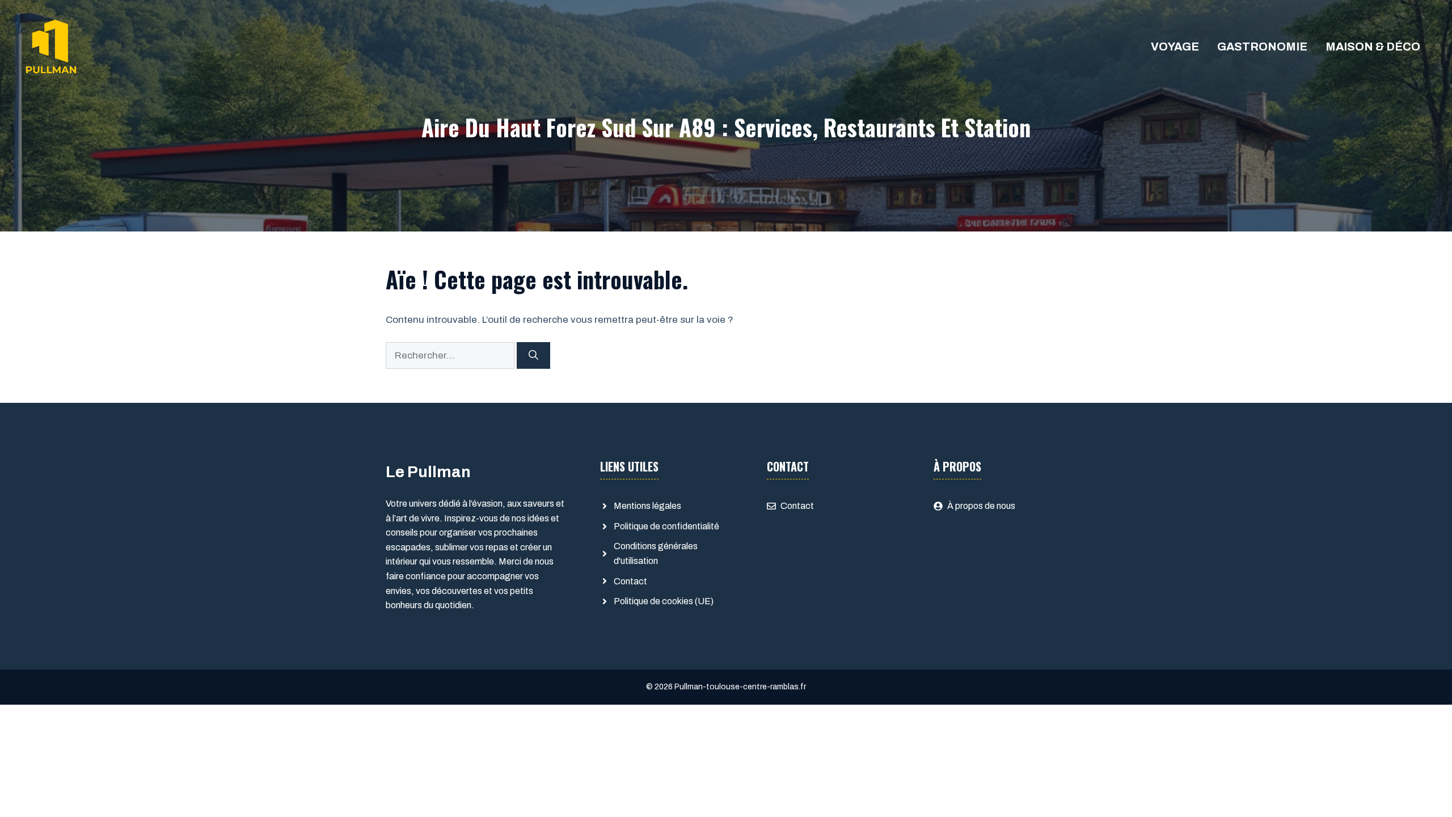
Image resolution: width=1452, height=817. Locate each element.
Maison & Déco (1373, 46)
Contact (630, 581)
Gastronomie (1262, 46)
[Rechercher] (533, 355)
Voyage (1175, 46)
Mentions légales (647, 506)
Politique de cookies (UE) (664, 601)
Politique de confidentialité (666, 526)
